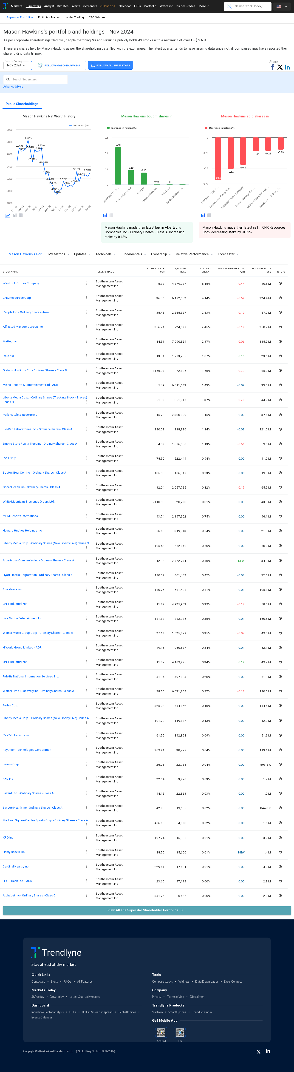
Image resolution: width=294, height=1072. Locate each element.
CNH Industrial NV (15, 604)
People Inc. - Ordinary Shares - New (26, 312)
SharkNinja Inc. (12, 589)
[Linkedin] (268, 1051)
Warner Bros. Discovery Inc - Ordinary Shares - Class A (38, 691)
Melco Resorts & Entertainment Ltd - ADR (30, 385)
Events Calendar (41, 1017)
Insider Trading (74, 17)
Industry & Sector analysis (47, 1012)
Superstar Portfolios (20, 17)
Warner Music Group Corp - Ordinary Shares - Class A (38, 632)
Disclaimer (197, 996)
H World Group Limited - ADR (22, 647)
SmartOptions (177, 1012)
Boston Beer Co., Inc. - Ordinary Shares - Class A (34, 472)
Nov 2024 (14, 65)
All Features (85, 981)
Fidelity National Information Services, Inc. (31, 676)
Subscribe (107, 6)
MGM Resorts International (21, 516)
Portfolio (150, 6)
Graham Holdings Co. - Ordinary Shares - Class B (35, 370)
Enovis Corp (11, 764)
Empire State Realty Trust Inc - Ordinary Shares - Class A (40, 443)
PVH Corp (9, 458)
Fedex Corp (10, 705)
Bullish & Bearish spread (97, 1012)
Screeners (90, 6)
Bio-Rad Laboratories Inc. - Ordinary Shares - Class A (37, 429)
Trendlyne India (202, 1012)
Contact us (38, 981)
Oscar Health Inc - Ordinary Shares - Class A (31, 487)
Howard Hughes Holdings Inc (22, 530)
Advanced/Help (13, 86)
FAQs (67, 981)
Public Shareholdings (22, 104)
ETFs (137, 6)
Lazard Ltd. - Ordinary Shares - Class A (28, 793)
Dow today (57, 996)
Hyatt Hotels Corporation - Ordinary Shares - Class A (38, 575)
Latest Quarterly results (85, 996)
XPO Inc (8, 837)
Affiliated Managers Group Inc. (23, 326)
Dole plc (8, 356)
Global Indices (127, 1012)
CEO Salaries (97, 17)
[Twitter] (258, 1052)
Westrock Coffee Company (21, 283)
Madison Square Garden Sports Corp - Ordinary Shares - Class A (45, 820)
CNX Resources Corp (17, 297)
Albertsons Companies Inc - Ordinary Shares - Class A (38, 560)
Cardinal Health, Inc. (16, 866)
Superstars (33, 6)
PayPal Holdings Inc (16, 735)
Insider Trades (185, 6)
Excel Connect (233, 981)
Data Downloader (206, 981)
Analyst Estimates (56, 6)
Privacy (156, 996)
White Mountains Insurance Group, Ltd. (29, 501)
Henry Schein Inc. (14, 852)
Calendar (125, 6)
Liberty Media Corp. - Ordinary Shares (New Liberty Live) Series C (46, 543)
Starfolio (157, 1012)
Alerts (76, 6)
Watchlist (166, 6)
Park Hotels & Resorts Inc (20, 414)
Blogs (54, 981)
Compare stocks (162, 981)
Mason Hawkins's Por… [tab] (25, 254)
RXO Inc (8, 778)
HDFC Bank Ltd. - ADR (17, 881)
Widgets (183, 981)
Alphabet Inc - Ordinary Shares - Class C (29, 895)
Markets (16, 6)
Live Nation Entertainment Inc (22, 618)
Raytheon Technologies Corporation (27, 749)
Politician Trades (49, 17)
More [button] (202, 6)
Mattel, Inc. (10, 341)
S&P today (37, 996)
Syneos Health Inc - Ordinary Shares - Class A (32, 807)
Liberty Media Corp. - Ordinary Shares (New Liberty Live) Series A (46, 718)
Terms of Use (175, 996)
